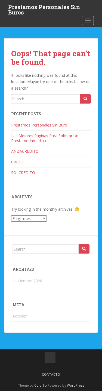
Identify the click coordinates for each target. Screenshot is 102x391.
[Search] (85, 99)
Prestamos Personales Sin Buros (44, 8)
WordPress (75, 385)
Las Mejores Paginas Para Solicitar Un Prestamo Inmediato (44, 138)
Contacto (51, 374)
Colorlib (40, 385)
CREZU (17, 161)
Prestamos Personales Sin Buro (39, 125)
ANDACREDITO (25, 151)
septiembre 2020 (27, 280)
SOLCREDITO (23, 172)
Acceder (20, 316)
